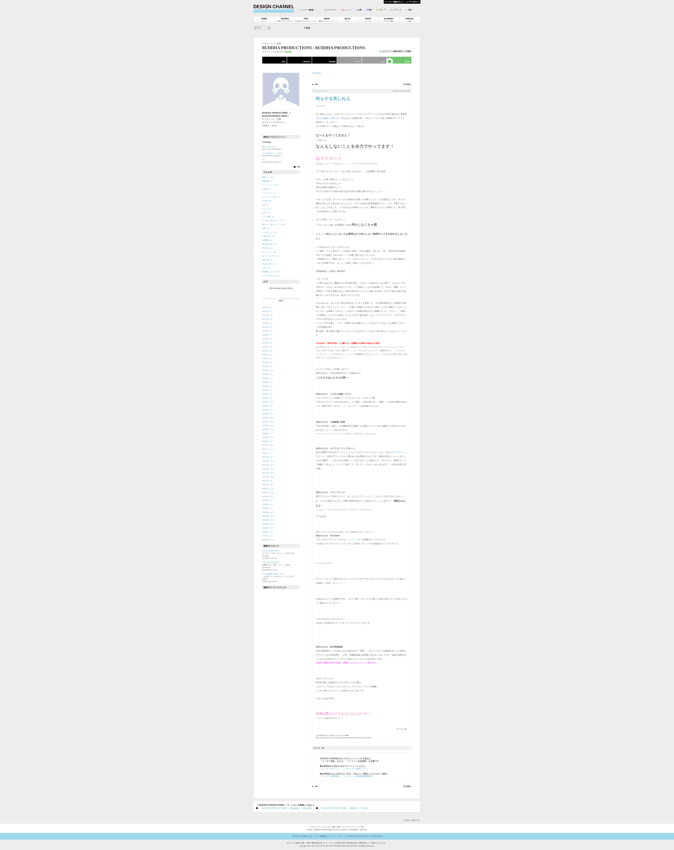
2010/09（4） (267, 315)
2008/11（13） (268, 402)
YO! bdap (316, 73)
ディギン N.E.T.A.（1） (271, 276)
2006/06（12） (268, 512)
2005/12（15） (268, 536)
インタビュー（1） (269, 232)
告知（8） (266, 228)
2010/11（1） (267, 307)
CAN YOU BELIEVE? (270, 551)
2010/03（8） (267, 339)
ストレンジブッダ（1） (271, 197)
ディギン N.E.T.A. (320, 91)
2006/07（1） (267, 508)
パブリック (354, 827)
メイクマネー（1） (269, 193)
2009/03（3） (267, 386)
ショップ (326, 827)
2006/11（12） (268, 492)
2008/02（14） (268, 437)
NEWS (329, 830)
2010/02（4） (267, 343)
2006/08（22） (268, 504)
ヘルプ (315, 836)
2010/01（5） (267, 347)
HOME (309, 830)
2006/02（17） (268, 528)
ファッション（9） (269, 252)
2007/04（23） (268, 477)
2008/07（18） (268, 418)
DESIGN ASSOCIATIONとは (358, 836)
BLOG (336, 830)
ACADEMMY (353, 830)
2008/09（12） (268, 410)
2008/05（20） (268, 425)
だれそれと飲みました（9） (273, 220)
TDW (323, 830)
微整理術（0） (268, 240)
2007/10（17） (268, 453)
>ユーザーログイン (330, 768)
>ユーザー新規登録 (330, 776)
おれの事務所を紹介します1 (273, 574)
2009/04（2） (267, 382)
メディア (345, 827)
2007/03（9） (267, 481)
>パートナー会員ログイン (356, 768)
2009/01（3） (267, 394)
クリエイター (315, 827)
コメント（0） (402, 729)
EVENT (343, 830)
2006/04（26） (268, 520)
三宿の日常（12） (269, 236)
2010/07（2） (267, 323)
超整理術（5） (268, 181)
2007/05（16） (268, 473)
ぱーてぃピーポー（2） (271, 256)
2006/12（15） (268, 489)
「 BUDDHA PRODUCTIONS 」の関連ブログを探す (343, 808)
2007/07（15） (268, 465)
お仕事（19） (267, 201)
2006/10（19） (268, 496)
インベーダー (355, 539)
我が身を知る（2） (269, 244)
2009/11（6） (267, 355)
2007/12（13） (268, 445)
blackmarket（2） (269, 264)
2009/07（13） (268, 370)
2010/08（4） (267, 319)
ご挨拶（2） (267, 189)
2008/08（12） (268, 414)
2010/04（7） (267, 335)
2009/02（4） (267, 390)
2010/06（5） (267, 327)
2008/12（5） (267, 398)
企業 (333, 827)
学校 (338, 827)
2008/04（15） (268, 429)
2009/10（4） (267, 358)
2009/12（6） (267, 351)
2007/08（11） (268, 461)
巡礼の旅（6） (268, 260)
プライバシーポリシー (337, 836)
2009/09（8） (267, 362)
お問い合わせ (377, 836)
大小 (264, 160)
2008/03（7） (267, 433)
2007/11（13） (268, 449)
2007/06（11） (268, 469)
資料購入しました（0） (271, 272)
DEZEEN (317, 830)
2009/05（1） (267, 378)
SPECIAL (363, 830)
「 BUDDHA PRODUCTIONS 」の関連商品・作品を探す (286, 808)
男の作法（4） (268, 248)
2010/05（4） (267, 331)
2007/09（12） (268, 457)
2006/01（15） (268, 532)
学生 (362, 827)
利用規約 (323, 836)
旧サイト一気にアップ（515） (274, 224)
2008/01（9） (267, 441)
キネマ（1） (267, 268)
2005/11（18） (268, 540)
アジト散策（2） (268, 217)
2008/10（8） (267, 406)
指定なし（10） (268, 177)
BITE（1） (266, 205)
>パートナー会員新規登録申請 (358, 776)
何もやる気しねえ (269, 147)
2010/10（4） (267, 311)
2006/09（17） (268, 500)
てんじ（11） (267, 209)
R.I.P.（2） (266, 213)
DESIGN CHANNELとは (301, 836)
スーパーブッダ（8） (270, 185)
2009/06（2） (267, 374)
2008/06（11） (268, 421)
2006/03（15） (268, 524)
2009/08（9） (267, 366)
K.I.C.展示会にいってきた (272, 153)
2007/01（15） (268, 484)
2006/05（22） (268, 516)
